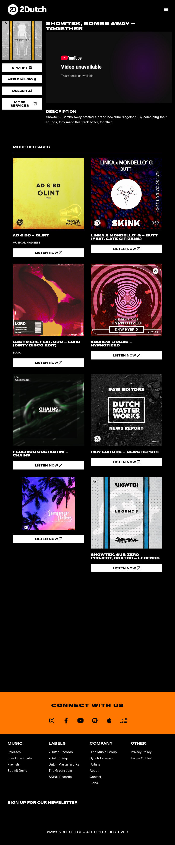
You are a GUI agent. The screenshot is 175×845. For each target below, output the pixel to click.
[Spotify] (95, 720)
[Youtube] (80, 720)
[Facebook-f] (66, 720)
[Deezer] (123, 720)
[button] (166, 9)
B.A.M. (17, 352)
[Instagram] (52, 720)
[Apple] (109, 720)
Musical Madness (27, 242)
